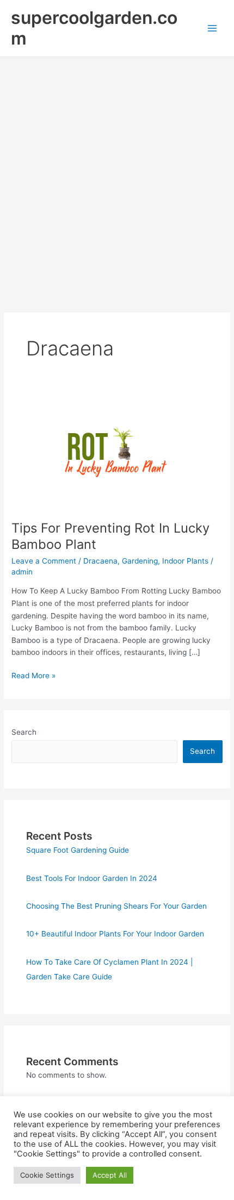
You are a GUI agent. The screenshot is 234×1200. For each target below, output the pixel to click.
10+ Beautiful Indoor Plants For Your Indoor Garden (115, 933)
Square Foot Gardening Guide (77, 850)
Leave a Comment (43, 561)
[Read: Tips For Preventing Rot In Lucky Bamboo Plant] (117, 452)
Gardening (140, 561)
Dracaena (100, 561)
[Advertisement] (117, 179)
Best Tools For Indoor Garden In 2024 (91, 878)
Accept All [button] (110, 1175)
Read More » (33, 676)
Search (23, 732)
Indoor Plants (185, 561)
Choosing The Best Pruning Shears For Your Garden (116, 906)
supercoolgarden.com (94, 28)
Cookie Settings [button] (47, 1175)
